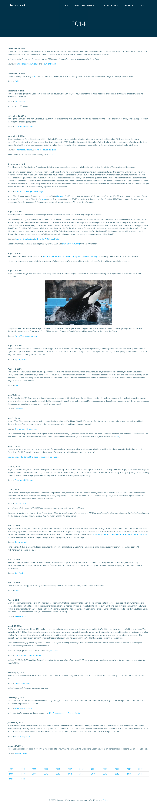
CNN (16, 81)
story (33, 76)
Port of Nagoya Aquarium (25, 336)
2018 (117, 774)
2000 (46, 769)
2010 (22, 774)
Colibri (105, 800)
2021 (11, 779)
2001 (58, 769)
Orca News (129, 5)
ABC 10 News (20, 101)
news (44, 199)
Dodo (56, 239)
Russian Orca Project (24, 191)
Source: (11, 457)
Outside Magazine (22, 736)
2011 (34, 774)
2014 (70, 774)
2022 (22, 779)
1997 (11, 769)
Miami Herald (20, 616)
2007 (129, 769)
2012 (46, 774)
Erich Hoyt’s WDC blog (43, 239)
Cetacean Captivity (109, 5)
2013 (58, 774)
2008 (140, 769)
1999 (34, 769)
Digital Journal (20, 359)
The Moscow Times (23, 149)
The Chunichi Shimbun (24, 126)
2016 (93, 774)
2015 (81, 774)
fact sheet (54, 650)
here (117, 436)
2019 (129, 774)
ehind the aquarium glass (28, 64)
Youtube (52, 154)
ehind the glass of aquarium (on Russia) (42, 457)
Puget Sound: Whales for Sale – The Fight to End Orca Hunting (70, 256)
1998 (22, 769)
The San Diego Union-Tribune (27, 655)
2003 (81, 769)
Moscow (59, 196)
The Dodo (18, 408)
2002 (70, 769)
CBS (16, 385)
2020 (140, 774)
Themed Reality (74, 713)
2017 (105, 774)
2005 (105, 769)
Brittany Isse (31, 429)
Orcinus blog (20, 429)
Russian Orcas (20, 503)
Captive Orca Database (84, 5)
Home (67, 5)
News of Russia (49, 64)
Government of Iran (23, 708)
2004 (93, 769)
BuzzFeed (18, 573)
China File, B (19, 457)
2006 (117, 769)
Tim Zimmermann (22, 683)
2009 (11, 774)
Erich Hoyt (38, 191)
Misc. (143, 5)
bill (29, 650)
